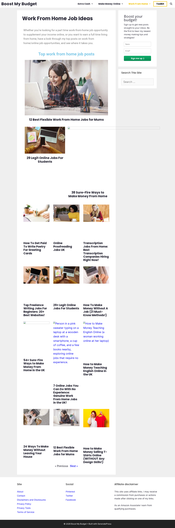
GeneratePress (104, 524)
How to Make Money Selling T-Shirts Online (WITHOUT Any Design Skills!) (95, 455)
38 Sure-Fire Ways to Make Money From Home (87, 194)
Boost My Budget (19, 4)
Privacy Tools (24, 508)
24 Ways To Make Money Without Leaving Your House (36, 452)
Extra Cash (84, 3)
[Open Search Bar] (171, 4)
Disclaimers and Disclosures (31, 500)
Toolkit (160, 3)
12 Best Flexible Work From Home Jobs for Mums (65, 451)
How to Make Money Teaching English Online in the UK (95, 369)
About (20, 491)
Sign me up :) (137, 58)
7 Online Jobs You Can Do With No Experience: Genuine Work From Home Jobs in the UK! (65, 394)
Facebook (71, 500)
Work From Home (138, 3)
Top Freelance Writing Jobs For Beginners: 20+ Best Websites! (35, 310)
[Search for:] (137, 82)
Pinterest (70, 491)
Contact (21, 495)
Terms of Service (25, 512)
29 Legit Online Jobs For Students (45, 160)
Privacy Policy (24, 504)
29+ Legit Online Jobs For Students (66, 306)
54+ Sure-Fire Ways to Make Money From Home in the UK (34, 365)
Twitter (69, 495)
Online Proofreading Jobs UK (62, 246)
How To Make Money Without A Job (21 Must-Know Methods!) (95, 310)
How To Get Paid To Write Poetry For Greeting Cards (35, 248)
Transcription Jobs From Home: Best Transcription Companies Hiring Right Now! (96, 251)
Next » (74, 466)
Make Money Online (109, 3)
